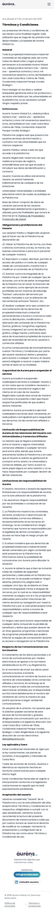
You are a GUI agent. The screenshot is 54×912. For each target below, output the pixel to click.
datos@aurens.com (13, 739)
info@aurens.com (27, 874)
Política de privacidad (10, 904)
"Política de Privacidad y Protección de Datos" (23, 217)
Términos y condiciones (34, 904)
